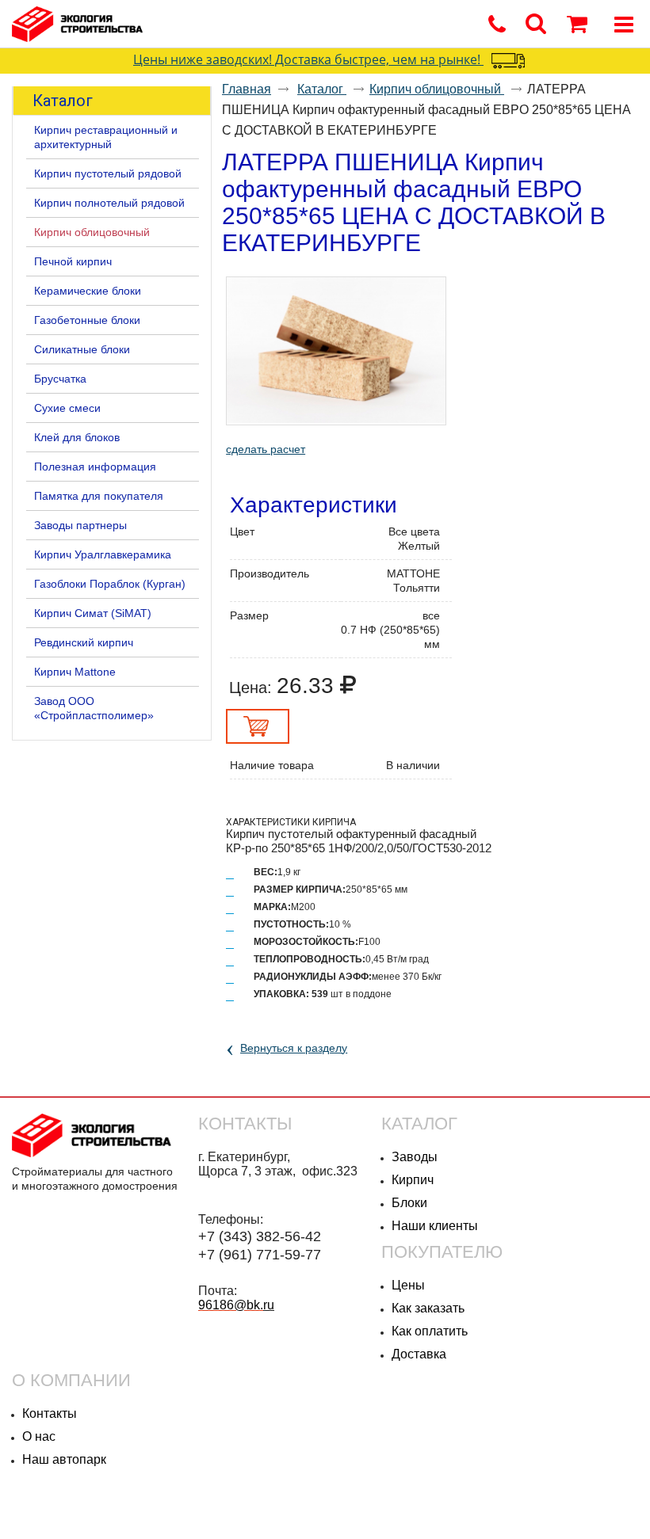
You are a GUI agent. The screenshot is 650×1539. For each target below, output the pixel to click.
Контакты (49, 1413)
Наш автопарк (64, 1459)
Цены (408, 1285)
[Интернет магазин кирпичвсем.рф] (293, 25)
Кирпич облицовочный (436, 89)
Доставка (419, 1354)
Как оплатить (430, 1331)
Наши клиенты (435, 1225)
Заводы (415, 1157)
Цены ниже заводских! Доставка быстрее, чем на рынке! (308, 59)
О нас (38, 1436)
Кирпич (413, 1180)
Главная (246, 89)
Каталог (62, 100)
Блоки (409, 1202)
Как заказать (428, 1308)
